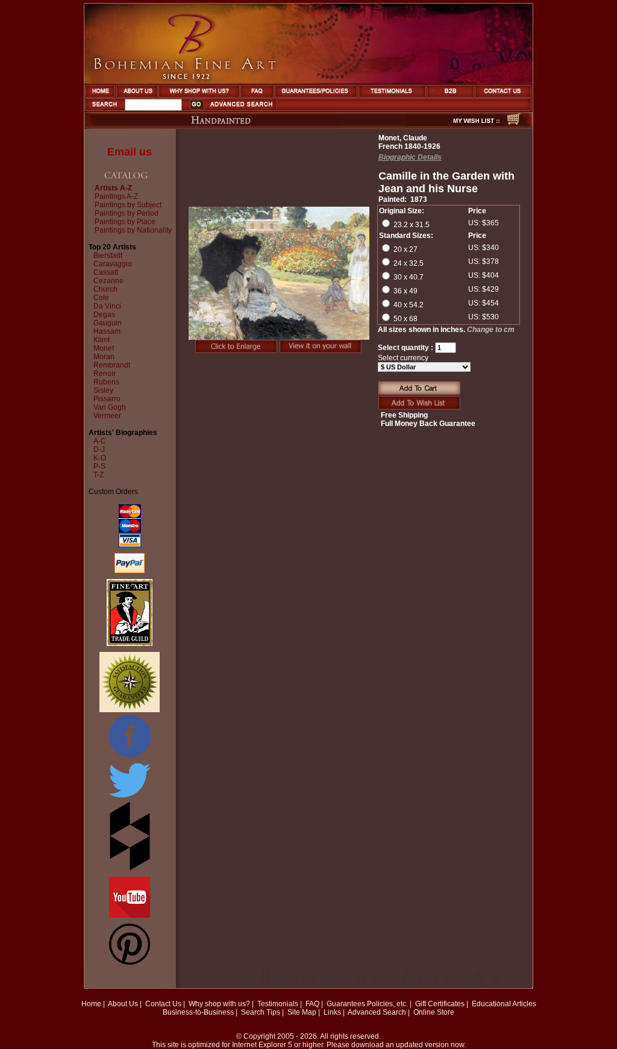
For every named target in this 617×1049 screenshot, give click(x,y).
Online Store (433, 1012)
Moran (103, 356)
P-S (99, 466)
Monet (103, 348)
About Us (123, 1004)
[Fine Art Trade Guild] (129, 643)
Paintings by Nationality (133, 230)
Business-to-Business (198, 1012)
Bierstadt (107, 255)
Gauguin (107, 323)
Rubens (106, 382)
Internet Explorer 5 (262, 1045)
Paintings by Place (125, 222)
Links (332, 1012)
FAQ (312, 1004)
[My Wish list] (455, 125)
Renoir (104, 373)
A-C (99, 441)
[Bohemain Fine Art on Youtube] (129, 915)
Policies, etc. (387, 1004)
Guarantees (346, 1004)
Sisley (103, 390)
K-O (99, 458)
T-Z (98, 475)
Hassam (107, 331)
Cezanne (108, 281)
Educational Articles (504, 1004)
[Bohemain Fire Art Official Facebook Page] (129, 757)
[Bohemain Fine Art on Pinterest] (129, 962)
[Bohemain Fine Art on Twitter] (129, 799)
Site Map (301, 1012)
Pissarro (107, 399)
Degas (104, 314)
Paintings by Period (126, 213)
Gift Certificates (440, 1004)
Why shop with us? (219, 1004)
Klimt (101, 340)
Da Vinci (107, 306)
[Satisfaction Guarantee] (129, 710)
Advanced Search (377, 1012)
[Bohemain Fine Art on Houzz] (129, 868)
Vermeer (107, 416)
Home (91, 1004)
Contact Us (163, 1004)
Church (105, 289)
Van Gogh (109, 407)
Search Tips (260, 1012)
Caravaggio (112, 264)
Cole (101, 297)
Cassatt (105, 272)
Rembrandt (111, 365)
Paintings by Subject (128, 205)
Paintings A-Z (116, 196)
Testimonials (277, 1004)
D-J (99, 449)
